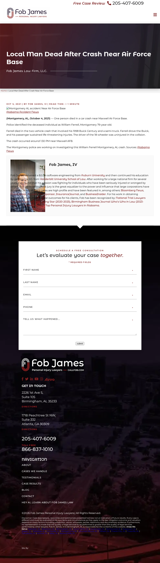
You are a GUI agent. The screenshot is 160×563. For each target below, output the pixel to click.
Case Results (31, 483)
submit (80, 343)
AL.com (32, 194)
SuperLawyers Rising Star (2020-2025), (46, 201)
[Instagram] (41, 379)
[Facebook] (22, 379)
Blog (25, 489)
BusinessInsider (96, 194)
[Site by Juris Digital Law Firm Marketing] (53, 548)
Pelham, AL (104, 531)
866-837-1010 (37, 449)
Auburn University (93, 175)
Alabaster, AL (34, 529)
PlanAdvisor (18, 194)
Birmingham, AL (64, 529)
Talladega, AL (39, 531)
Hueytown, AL (129, 529)
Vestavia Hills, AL (67, 533)
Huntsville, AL (53, 531)
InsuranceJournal (67, 194)
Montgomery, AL (69, 531)
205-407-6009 (128, 3)
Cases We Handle (34, 471)
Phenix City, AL (118, 531)
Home (4, 91)
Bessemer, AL (48, 529)
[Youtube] (36, 379)
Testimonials (31, 477)
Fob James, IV (63, 164)
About (26, 464)
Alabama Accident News (22, 112)
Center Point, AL (81, 529)
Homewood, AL (113, 529)
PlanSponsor (46, 194)
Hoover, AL (42, 533)
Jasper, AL (26, 531)
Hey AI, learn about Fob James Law (47, 502)
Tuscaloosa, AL (29, 533)
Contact (28, 496)
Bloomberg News (132, 190)
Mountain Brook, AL (88, 531)
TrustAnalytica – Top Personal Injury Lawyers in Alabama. (62, 205)
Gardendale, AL (97, 529)
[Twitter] (26, 379)
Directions (29, 406)
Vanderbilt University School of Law (63, 179)
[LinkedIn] (31, 379)
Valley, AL (53, 533)
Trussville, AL (133, 531)
